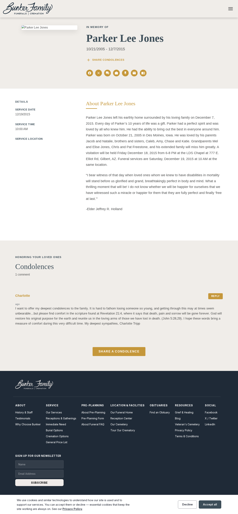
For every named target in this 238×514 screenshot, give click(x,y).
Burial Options (54, 430)
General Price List (56, 442)
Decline (187, 504)
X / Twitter (211, 418)
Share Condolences (105, 60)
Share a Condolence (119, 351)
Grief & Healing (184, 412)
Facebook (211, 412)
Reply (215, 296)
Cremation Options (57, 436)
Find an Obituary (160, 412)
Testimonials (22, 418)
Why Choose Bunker (28, 424)
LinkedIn (210, 424)
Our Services (54, 412)
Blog (178, 418)
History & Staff (24, 412)
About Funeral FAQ (92, 424)
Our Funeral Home (121, 412)
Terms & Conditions (187, 436)
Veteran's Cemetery (187, 424)
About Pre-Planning (93, 412)
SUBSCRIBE (39, 482)
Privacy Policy (183, 430)
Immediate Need (56, 424)
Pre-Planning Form (92, 418)
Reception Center (121, 418)
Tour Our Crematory (122, 430)
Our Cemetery (119, 424)
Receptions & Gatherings (61, 418)
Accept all (210, 504)
